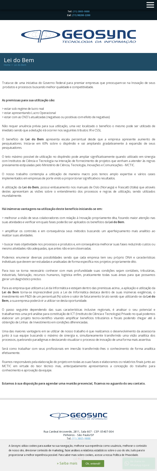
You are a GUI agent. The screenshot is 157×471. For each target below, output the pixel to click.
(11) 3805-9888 (81, 11)
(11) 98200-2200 (81, 15)
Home (7, 65)
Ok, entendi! (93, 463)
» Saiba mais (67, 463)
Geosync (78, 36)
